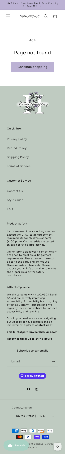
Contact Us (15, 191)
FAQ (10, 209)
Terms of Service (19, 166)
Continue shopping (32, 67)
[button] (8, 16)
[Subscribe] (53, 361)
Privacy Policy (17, 139)
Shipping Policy (18, 157)
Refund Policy (17, 148)
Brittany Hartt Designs (30, 443)
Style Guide (15, 200)
